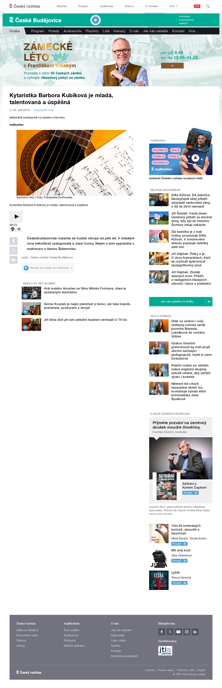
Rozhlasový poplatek (124, 656)
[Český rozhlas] (25, 6)
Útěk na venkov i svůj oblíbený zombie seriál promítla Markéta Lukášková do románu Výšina (188, 328)
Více (194, 31)
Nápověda (117, 635)
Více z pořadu (161, 316)
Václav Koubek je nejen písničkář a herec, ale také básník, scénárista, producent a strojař (87, 306)
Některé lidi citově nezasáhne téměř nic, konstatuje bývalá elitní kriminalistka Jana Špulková (188, 391)
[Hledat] (207, 6)
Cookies (150, 670)
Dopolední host (44, 110)
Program (83, 6)
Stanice (129, 6)
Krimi (174, 150)
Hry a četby (158, 150)
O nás (134, 31)
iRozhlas (62, 6)
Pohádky (157, 156)
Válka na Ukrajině (27, 630)
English (201, 670)
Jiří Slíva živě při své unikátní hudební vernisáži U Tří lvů (85, 320)
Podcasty (70, 640)
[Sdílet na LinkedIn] (14, 260)
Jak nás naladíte (155, 31)
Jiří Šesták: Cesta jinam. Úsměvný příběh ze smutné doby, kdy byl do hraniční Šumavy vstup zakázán (191, 219)
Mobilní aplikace (74, 645)
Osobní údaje (165, 670)
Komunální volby (27, 635)
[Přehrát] (16, 217)
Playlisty (92, 31)
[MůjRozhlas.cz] (16, 125)
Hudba (15, 31)
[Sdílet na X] (14, 250)
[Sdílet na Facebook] (14, 241)
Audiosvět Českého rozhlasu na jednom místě (175, 178)
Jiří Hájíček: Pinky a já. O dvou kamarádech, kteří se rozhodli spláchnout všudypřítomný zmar (191, 259)
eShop (20, 645)
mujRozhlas (106, 6)
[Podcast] (13, 229)
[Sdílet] (19, 229)
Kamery (183, 23)
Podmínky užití (185, 670)
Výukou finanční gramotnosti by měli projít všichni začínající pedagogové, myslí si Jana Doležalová (191, 350)
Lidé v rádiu (118, 640)
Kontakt (178, 31)
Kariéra (115, 645)
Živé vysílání (159, 162)
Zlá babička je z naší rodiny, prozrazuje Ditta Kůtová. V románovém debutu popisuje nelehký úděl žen (189, 239)
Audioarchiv (186, 20)
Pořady (54, 31)
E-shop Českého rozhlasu (170, 413)
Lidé (106, 31)
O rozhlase (151, 6)
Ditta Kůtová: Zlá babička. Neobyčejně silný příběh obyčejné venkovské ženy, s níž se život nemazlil (191, 200)
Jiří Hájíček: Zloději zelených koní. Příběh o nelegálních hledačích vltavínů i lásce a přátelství (191, 277)
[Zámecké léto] (111, 60)
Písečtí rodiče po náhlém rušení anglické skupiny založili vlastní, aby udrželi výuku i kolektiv (190, 371)
